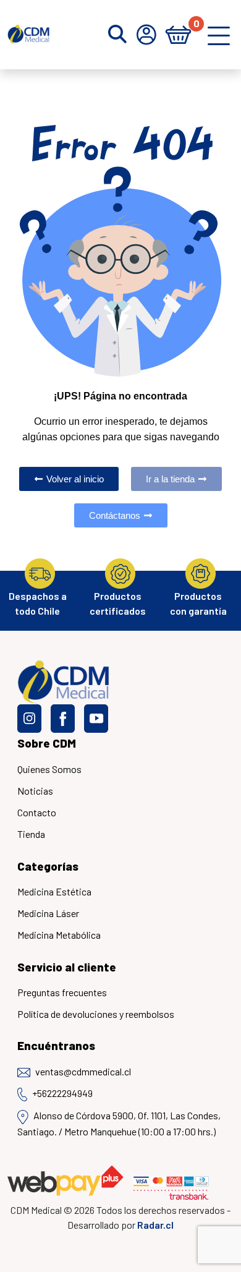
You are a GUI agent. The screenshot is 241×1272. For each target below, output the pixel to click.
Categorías (47, 866)
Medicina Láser (48, 913)
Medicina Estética (54, 891)
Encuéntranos (56, 1045)
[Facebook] (63, 718)
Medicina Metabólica (59, 935)
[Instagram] (29, 718)
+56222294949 (62, 1093)
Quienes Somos (49, 769)
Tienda (31, 834)
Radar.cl (155, 1225)
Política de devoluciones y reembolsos (95, 1014)
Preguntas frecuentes (62, 992)
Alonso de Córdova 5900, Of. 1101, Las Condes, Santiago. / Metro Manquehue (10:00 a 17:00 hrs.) (119, 1123)
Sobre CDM (46, 743)
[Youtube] (96, 718)
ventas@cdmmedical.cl (83, 1071)
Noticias (35, 790)
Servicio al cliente (66, 967)
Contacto (36, 812)
